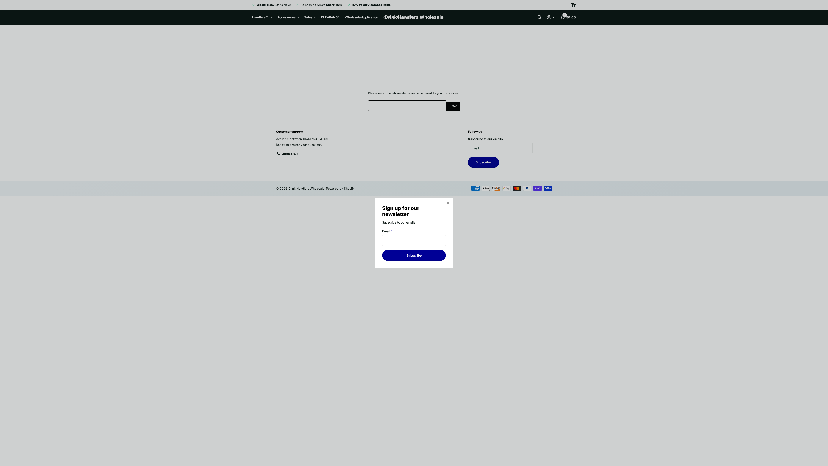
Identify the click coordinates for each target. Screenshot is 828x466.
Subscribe (414, 255)
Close (448, 203)
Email (387, 231)
